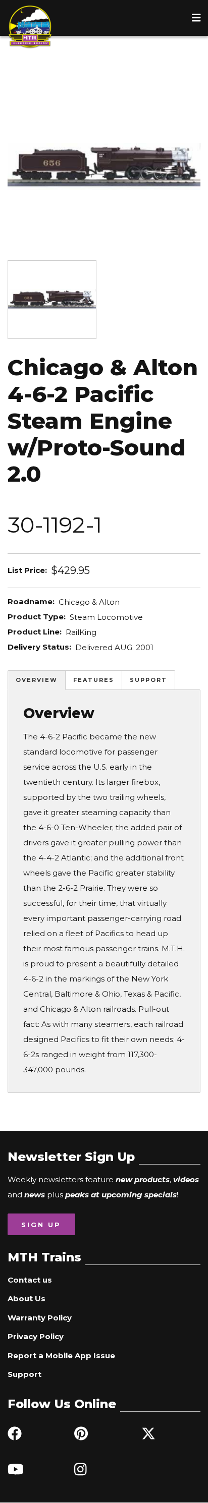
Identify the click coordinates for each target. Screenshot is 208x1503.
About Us (26, 1298)
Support (148, 679)
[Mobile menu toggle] (196, 17)
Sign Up (41, 1225)
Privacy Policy (36, 1336)
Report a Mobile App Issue (61, 1355)
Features (93, 679)
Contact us (30, 1280)
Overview (37, 679)
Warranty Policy (40, 1317)
